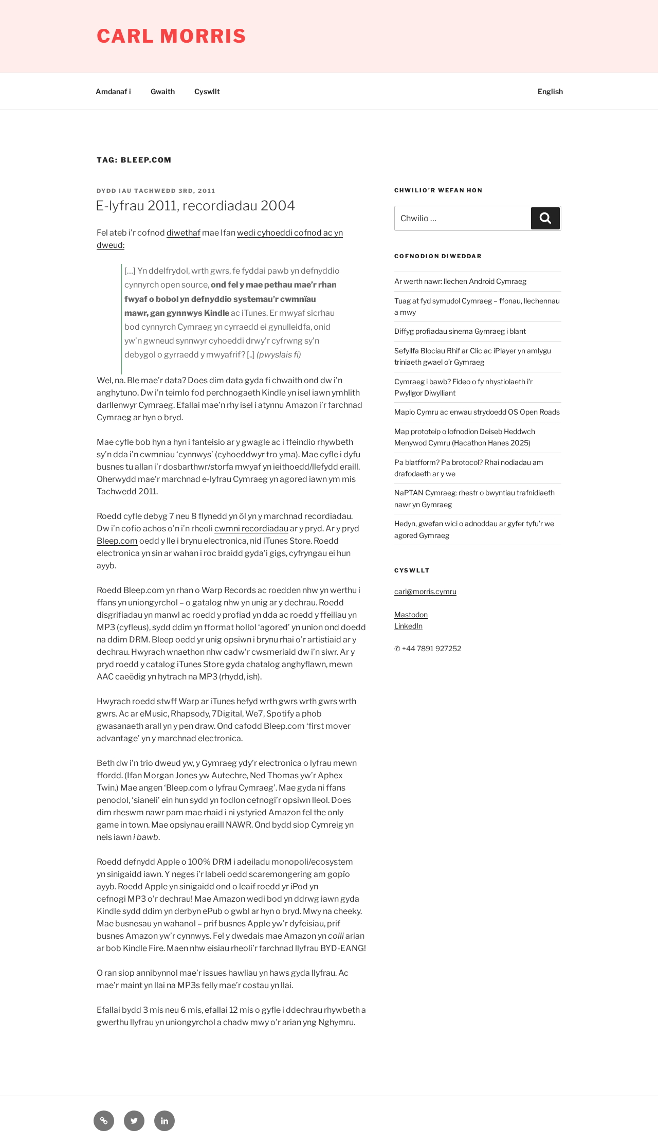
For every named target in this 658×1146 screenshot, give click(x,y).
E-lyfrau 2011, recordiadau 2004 (196, 205)
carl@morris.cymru (425, 591)
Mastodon (411, 614)
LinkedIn (408, 625)
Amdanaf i (113, 91)
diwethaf (183, 233)
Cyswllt (207, 91)
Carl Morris (172, 36)
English (550, 91)
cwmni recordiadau (251, 528)
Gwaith (163, 91)
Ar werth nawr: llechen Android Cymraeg (460, 281)
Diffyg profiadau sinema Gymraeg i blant (460, 331)
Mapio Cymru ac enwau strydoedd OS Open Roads (477, 411)
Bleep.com (117, 541)
